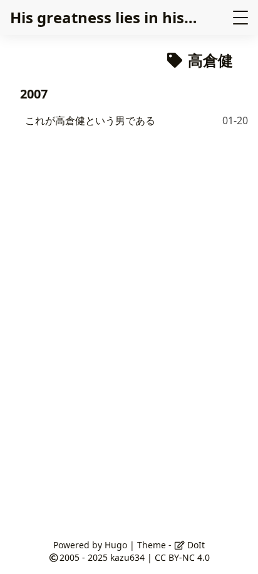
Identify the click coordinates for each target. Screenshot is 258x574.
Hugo (116, 545)
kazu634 (127, 557)
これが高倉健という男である (90, 120)
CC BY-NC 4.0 (182, 557)
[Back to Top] (236, 551)
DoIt (195, 545)
